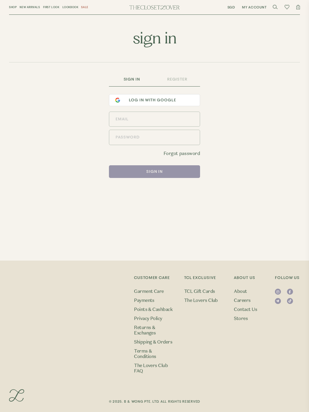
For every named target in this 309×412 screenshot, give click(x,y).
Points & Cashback (153, 309)
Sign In (132, 79)
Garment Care (149, 291)
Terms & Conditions (145, 353)
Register (177, 79)
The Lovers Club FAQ (151, 368)
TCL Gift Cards (199, 291)
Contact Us (245, 309)
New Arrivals (30, 7)
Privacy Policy (148, 318)
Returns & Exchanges (145, 330)
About (240, 291)
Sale (84, 7)
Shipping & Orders (153, 342)
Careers (242, 300)
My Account (254, 7)
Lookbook (70, 7)
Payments (144, 300)
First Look (51, 7)
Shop (13, 7)
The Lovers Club (201, 300)
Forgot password (182, 154)
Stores (241, 318)
